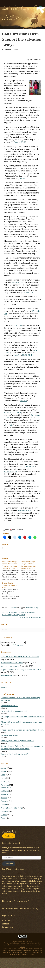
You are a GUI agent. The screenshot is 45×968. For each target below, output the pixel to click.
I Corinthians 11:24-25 (20, 411)
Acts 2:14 (17, 355)
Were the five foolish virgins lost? (14, 754)
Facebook (9, 836)
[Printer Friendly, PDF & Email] (12, 529)
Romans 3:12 (17, 282)
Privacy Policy (7, 927)
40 (29, 355)
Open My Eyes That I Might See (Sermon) (17, 741)
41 (32, 355)
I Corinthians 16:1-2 (26, 510)
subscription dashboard (12, 878)
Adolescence (6, 787)
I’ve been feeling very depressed (14, 711)
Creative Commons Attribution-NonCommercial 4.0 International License (22, 946)
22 (23, 355)
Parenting (5, 785)
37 (26, 355)
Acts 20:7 (8, 425)
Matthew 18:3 (27, 292)
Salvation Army (32, 607)
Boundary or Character (10, 666)
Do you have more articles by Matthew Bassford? (21, 669)
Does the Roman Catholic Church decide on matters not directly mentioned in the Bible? (22, 747)
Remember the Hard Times (12, 663)
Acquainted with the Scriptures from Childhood (20, 657)
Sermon (4, 814)
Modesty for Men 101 (9, 705)
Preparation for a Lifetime (11, 808)
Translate (19, 645)
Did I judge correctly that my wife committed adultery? (22, 716)
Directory (6, 920)
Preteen (4, 797)
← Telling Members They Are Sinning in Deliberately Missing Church (18, 613)
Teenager (5, 801)
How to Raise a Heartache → (31, 617)
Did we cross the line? (9, 735)
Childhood (5, 791)
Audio (3, 775)
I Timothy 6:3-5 (19, 142)
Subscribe (9, 863)
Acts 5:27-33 (17, 325)
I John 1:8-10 (29, 466)
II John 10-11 (22, 178)
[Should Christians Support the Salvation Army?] (11, 590)
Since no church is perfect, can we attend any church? (22, 730)
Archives (4, 687)
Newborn (4, 794)
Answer (4, 768)
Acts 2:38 (23, 400)
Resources (5, 811)
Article (13, 607)
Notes (3, 781)
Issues (3, 778)
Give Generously (7, 675)
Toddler (4, 804)
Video (3, 818)
